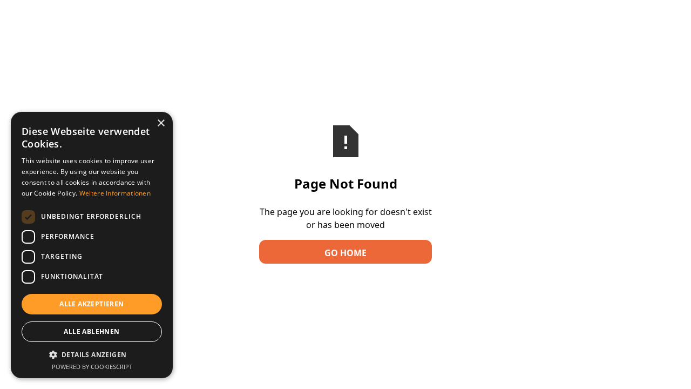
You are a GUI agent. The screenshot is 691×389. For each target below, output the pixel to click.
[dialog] (92, 245)
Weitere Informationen (115, 193)
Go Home (345, 253)
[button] (92, 354)
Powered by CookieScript (92, 367)
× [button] (161, 123)
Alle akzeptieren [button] (91, 303)
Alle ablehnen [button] (91, 331)
